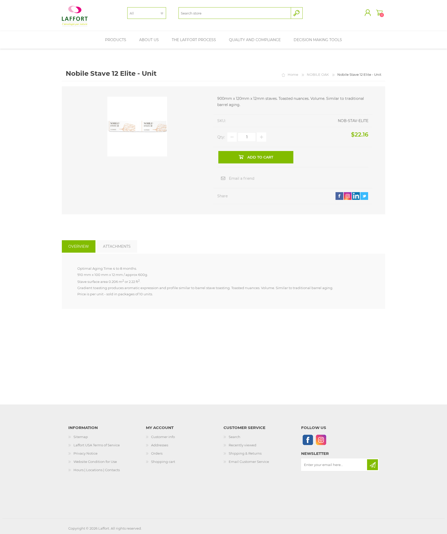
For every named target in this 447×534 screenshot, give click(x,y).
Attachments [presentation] (117, 246)
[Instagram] (321, 440)
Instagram (348, 196)
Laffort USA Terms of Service (96, 445)
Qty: (221, 137)
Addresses (159, 445)
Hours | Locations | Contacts (96, 470)
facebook (339, 196)
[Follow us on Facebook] (308, 440)
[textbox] (234, 13)
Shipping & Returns (245, 453)
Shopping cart (379, 12)
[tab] (78, 246)
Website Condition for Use (95, 462)
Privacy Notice (85, 453)
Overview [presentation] (78, 246)
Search (234, 437)
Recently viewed (242, 445)
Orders (156, 453)
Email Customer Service (249, 462)
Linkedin (356, 196)
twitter (364, 196)
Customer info (163, 437)
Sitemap (80, 437)
